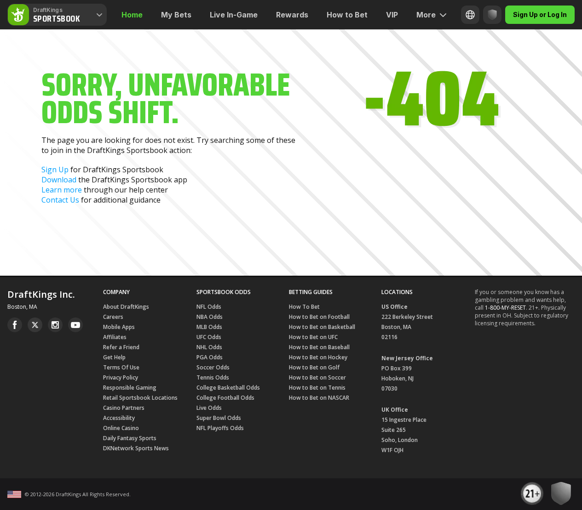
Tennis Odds (212, 377)
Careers (113, 317)
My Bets (176, 14)
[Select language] (470, 15)
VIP (392, 14)
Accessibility (119, 418)
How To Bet (304, 307)
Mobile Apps (119, 327)
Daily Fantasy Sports (129, 438)
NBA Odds (209, 317)
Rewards (292, 14)
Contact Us (60, 200)
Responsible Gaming (129, 387)
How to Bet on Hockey (318, 357)
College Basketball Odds (228, 387)
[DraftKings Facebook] (14, 324)
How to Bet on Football (319, 317)
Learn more (61, 190)
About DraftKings (126, 307)
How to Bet (347, 14)
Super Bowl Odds (218, 418)
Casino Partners (123, 408)
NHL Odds (209, 347)
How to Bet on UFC (313, 337)
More (426, 14)
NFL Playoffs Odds (220, 428)
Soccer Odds (213, 367)
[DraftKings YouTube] (75, 324)
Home (132, 14)
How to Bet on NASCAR (319, 398)
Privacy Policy (120, 377)
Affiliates (115, 337)
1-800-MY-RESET (505, 308)
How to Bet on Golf (314, 367)
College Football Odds (225, 398)
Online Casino (121, 428)
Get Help (114, 357)
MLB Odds (209, 327)
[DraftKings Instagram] (55, 324)
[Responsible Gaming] (492, 15)
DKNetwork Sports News (136, 448)
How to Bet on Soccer (317, 377)
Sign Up (55, 169)
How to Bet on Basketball (322, 327)
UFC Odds (208, 337)
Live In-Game (234, 14)
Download (58, 180)
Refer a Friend (121, 347)
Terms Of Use (121, 367)
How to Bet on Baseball (319, 347)
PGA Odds (209, 357)
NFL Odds (208, 307)
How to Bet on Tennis (317, 387)
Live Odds (209, 408)
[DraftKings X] (35, 324)
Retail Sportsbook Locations (140, 398)
